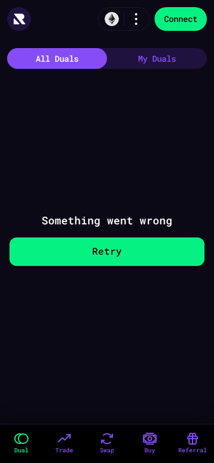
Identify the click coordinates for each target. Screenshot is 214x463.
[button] (21, 443)
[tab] (57, 58)
